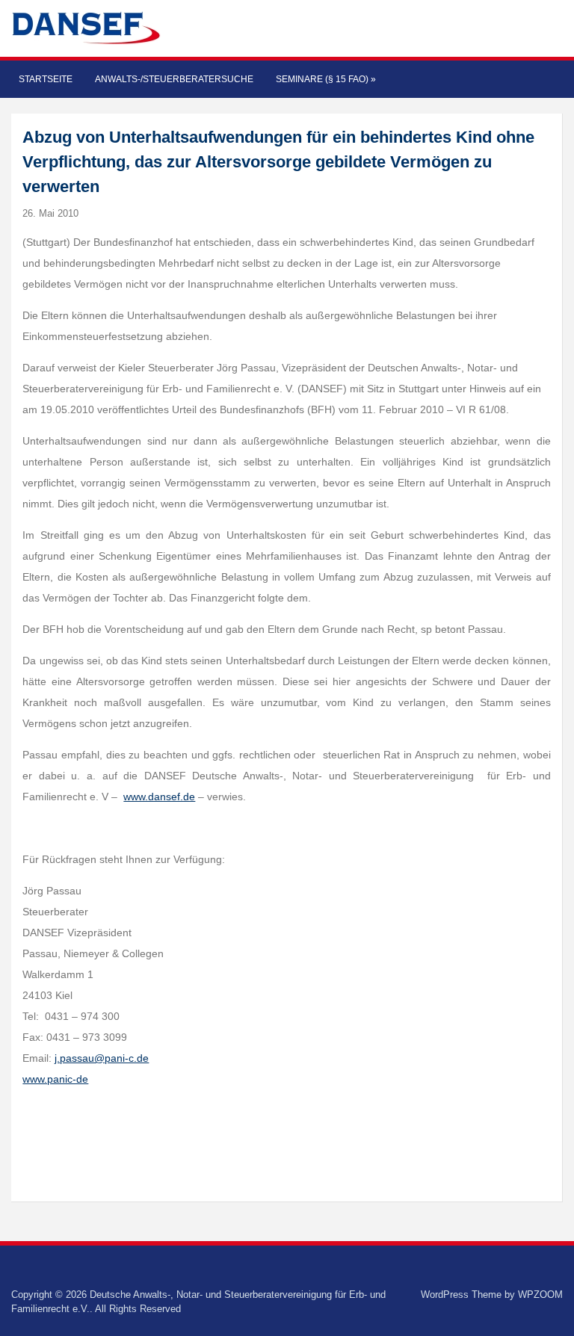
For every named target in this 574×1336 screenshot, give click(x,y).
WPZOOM (540, 1294)
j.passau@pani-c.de (102, 1058)
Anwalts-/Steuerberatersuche (174, 79)
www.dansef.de (159, 796)
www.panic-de (55, 1079)
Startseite (45, 79)
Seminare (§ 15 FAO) (326, 79)
